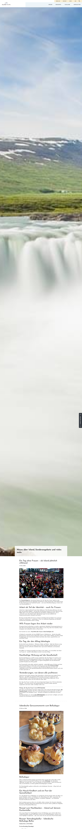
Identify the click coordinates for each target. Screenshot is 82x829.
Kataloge (67, 4)
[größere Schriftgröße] (80, 414)
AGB (75, 1)
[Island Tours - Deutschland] (6, 3)
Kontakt (64, 1)
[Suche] (79, 1)
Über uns (58, 1)
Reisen (50, 4)
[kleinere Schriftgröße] (80, 426)
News (70, 1)
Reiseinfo (58, 4)
